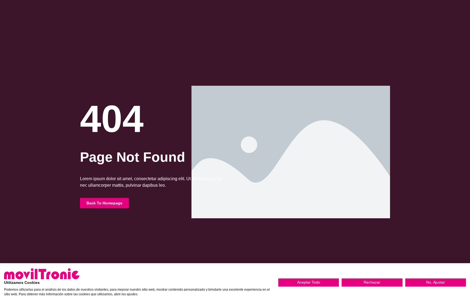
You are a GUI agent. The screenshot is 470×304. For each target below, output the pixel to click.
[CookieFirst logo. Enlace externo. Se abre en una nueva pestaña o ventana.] (41, 273)
